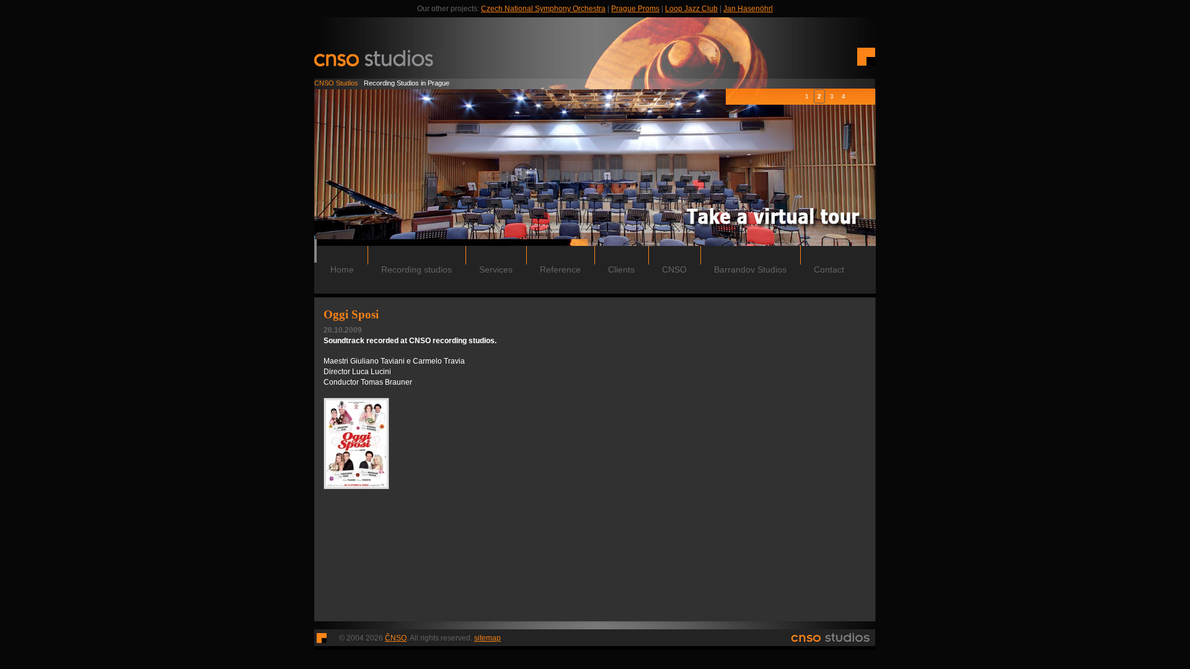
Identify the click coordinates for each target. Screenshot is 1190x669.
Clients (621, 269)
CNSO (674, 269)
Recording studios (416, 269)
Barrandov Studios (750, 269)
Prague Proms (635, 8)
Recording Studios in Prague (381, 83)
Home (342, 269)
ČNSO (396, 638)
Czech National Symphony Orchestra (543, 8)
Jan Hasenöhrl (748, 8)
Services (496, 269)
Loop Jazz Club (691, 8)
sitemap (487, 638)
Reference (560, 269)
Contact (829, 269)
